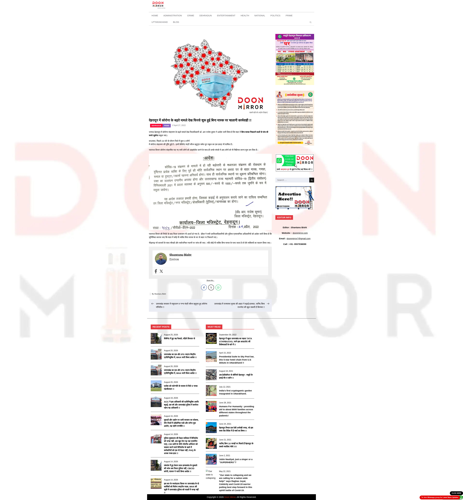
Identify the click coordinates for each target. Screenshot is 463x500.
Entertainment (226, 15)
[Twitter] (161, 271)
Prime (289, 15)
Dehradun (205, 15)
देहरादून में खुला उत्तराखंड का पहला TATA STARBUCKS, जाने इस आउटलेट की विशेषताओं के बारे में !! (235, 341)
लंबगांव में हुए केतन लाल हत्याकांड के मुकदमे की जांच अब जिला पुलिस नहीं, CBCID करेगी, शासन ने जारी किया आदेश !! (180, 468)
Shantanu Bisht (160, 294)
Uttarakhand (160, 22)
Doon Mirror (230, 497)
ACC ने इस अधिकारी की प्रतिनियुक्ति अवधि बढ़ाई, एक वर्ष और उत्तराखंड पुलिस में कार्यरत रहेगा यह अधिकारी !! (181, 405)
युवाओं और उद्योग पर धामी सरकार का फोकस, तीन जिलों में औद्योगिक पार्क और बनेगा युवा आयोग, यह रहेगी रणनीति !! (181, 423)
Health (245, 15)
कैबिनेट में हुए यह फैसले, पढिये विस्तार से (179, 338)
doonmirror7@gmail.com (298, 238)
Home (155, 15)
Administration (172, 15)
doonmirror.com (300, 233)
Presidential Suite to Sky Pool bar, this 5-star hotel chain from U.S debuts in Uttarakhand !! (236, 359)
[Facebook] (156, 271)
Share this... (210, 280)
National (259, 15)
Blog (176, 22)
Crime (190, 15)
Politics (275, 15)
